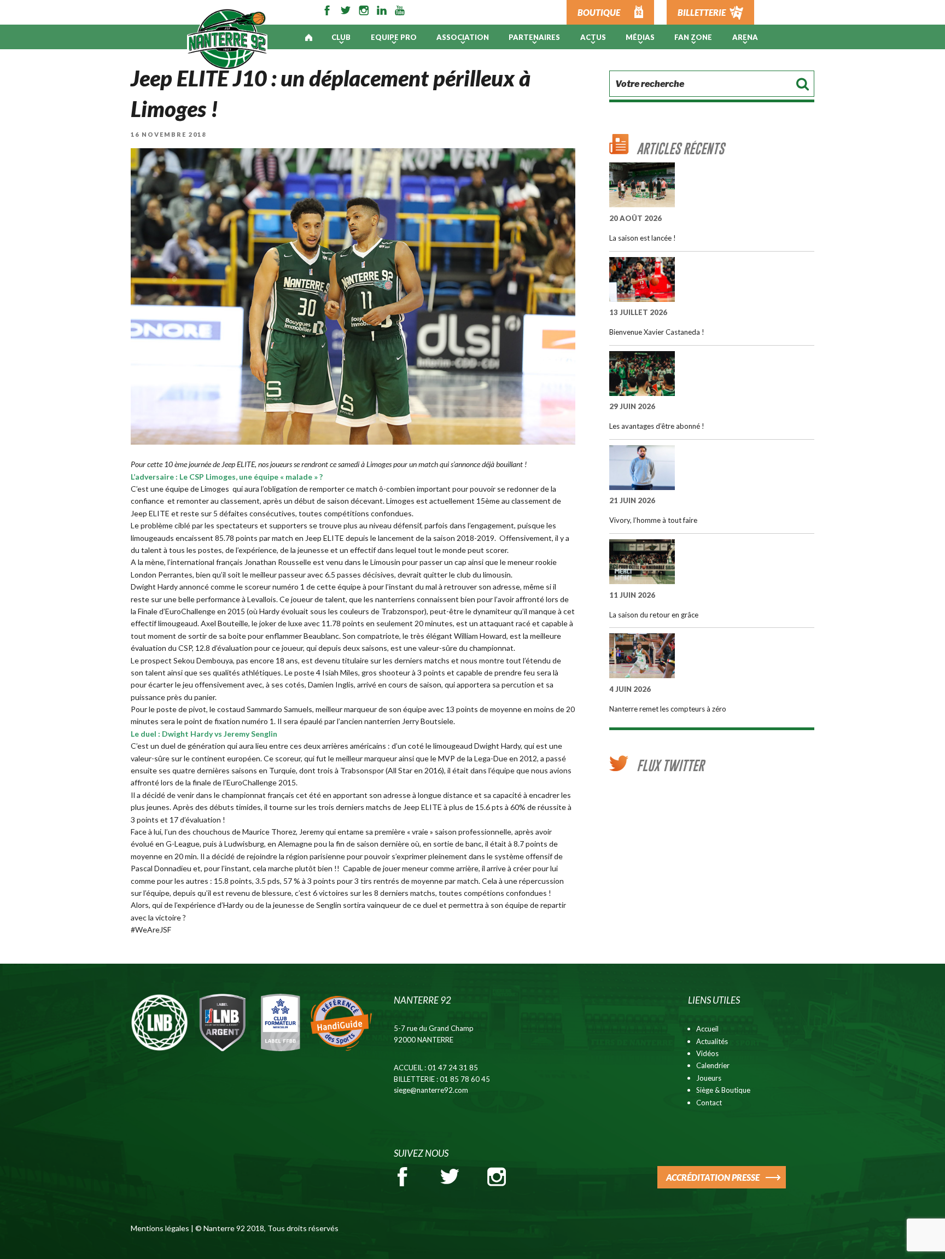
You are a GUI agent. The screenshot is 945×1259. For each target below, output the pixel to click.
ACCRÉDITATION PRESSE (713, 1177)
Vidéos (707, 1053)
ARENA (745, 37)
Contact (709, 1102)
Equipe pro (394, 37)
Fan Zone (693, 37)
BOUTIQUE (599, 12)
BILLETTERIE (702, 12)
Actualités (712, 1041)
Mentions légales (160, 1228)
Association (462, 37)
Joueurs (708, 1078)
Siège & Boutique (723, 1090)
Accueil (707, 1028)
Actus (593, 37)
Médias (640, 37)
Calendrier (713, 1065)
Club (341, 37)
